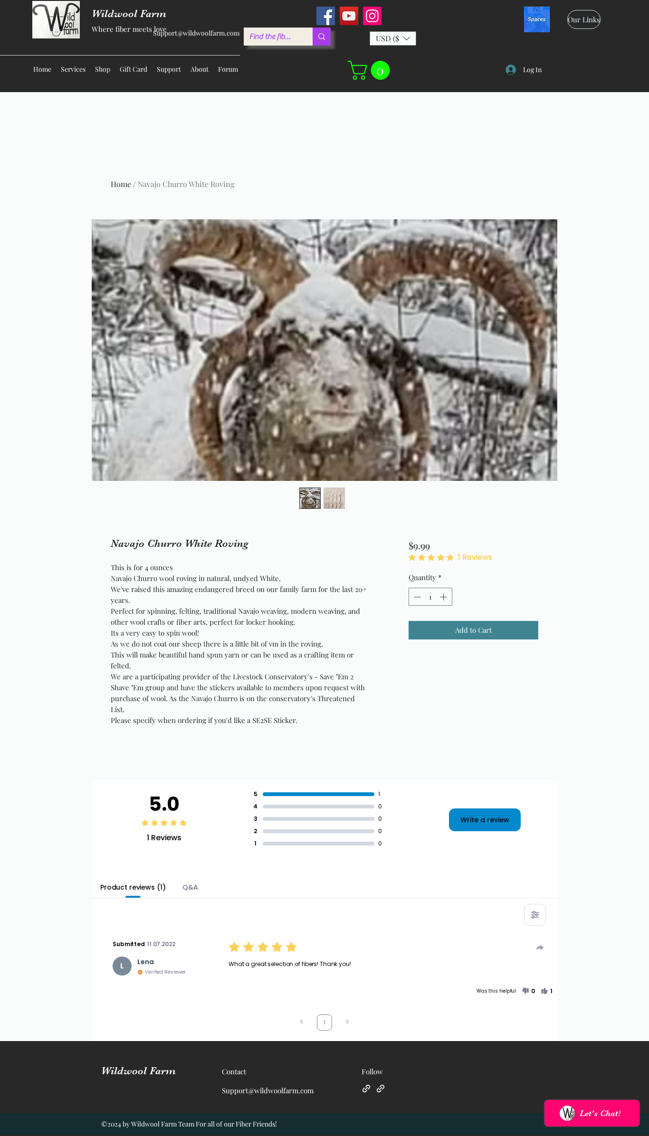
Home (121, 184)
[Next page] (347, 1023)
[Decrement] (416, 597)
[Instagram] (372, 16)
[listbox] (393, 38)
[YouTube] (349, 16)
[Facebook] (325, 16)
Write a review (484, 820)
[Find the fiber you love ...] (322, 37)
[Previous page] (301, 1023)
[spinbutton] (430, 597)
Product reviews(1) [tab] (132, 887)
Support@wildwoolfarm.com (196, 33)
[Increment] (444, 597)
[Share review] (540, 947)
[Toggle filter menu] (535, 915)
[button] (393, 38)
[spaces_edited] (537, 19)
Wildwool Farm (138, 1071)
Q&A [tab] (190, 887)
